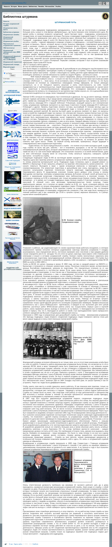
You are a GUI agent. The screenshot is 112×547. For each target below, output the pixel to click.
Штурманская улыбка (11, 41)
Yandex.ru (6, 13)
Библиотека (33, 6)
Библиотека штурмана (11, 32)
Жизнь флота (22, 6)
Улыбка (58, 6)
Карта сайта (18, 544)
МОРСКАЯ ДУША (12, 140)
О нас (11, 544)
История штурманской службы (11, 24)
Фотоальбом (49, 6)
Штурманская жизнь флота (10, 28)
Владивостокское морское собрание (12, 126)
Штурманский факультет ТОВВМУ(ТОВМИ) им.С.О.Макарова (12, 57)
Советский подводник (12, 160)
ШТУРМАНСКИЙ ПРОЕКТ (12, 95)
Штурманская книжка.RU (14, 3)
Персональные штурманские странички (11, 44)
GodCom (35, 544)
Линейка (41, 6)
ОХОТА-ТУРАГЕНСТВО (12, 194)
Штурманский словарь (11, 64)
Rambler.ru (20, 13)
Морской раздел (9, 67)
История (14, 6)
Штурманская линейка (11, 34)
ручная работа (12, 263)
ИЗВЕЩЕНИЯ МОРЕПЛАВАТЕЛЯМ (13, 91)
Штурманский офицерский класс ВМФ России (11, 52)
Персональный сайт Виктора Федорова (12, 238)
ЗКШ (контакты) (8, 48)
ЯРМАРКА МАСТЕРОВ (12, 262)
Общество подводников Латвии (12, 167)
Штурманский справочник (12, 62)
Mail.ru (13, 13)
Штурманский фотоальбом (8, 38)
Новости (7, 6)
